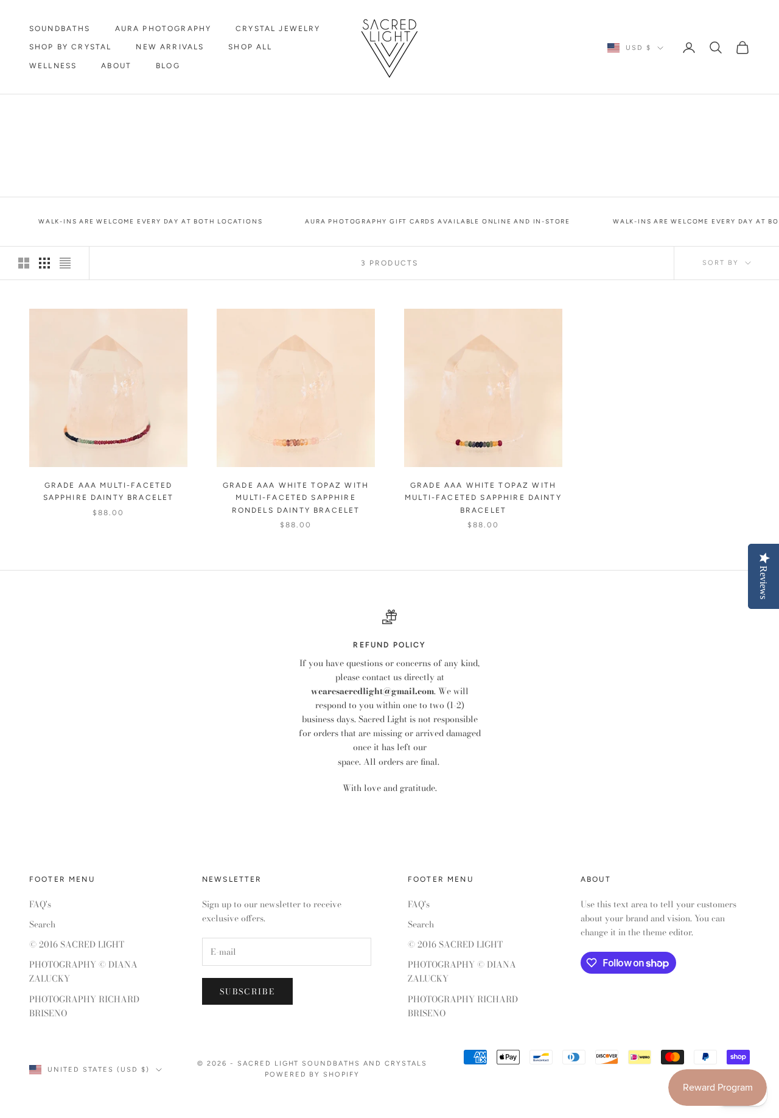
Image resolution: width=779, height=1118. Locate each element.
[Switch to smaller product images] (44, 263)
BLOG (168, 66)
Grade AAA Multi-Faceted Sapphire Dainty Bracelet (108, 491)
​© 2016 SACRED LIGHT (76, 944)
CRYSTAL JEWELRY (278, 28)
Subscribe (247, 991)
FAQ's (40, 904)
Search (42, 924)
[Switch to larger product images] (23, 263)
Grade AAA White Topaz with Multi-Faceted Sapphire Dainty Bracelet (483, 498)
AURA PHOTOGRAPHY (163, 28)
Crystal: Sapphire (142, 111)
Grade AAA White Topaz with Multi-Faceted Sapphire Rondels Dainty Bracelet (296, 498)
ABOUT (116, 66)
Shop (77, 111)
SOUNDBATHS (60, 28)
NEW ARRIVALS (170, 47)
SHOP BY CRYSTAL (70, 47)
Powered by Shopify (312, 1074)
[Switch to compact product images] (65, 263)
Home (40, 111)
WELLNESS (53, 66)
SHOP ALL (250, 47)
